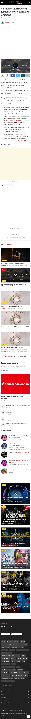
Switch (20, 672)
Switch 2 (26, 672)
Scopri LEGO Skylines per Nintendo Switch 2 (16, 423)
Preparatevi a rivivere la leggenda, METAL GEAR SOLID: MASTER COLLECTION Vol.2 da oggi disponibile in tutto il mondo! (15, 585)
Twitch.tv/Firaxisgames (12, 120)
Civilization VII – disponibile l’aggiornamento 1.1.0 (15, 327)
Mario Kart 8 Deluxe (6, 652)
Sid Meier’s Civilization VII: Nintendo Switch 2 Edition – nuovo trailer (13, 285)
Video (4, 280)
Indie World (4, 650)
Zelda (22, 678)
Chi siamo (3, 710)
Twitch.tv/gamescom (22, 114)
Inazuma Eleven (15, 647)
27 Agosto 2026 (18, 501)
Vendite (26, 675)
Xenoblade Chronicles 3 (7, 678)
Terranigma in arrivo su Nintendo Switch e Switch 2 (18, 405)
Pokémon (14, 664)
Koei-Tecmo (11, 650)
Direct (9, 644)
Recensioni (14, 626)
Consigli (4, 644)
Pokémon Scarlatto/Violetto (8, 666)
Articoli (3, 626)
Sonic (14, 669)
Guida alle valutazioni (13, 710)
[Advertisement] (15, 42)
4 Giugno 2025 (22, 288)
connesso (9, 366)
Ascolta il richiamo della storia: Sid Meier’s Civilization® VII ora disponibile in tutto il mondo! (14, 348)
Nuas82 (7, 22)
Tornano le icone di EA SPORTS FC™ (14, 418)
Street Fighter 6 (13, 672)
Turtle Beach (19, 675)
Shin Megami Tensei (6, 669)
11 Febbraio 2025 (23, 351)
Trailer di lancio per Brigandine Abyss (13, 543)
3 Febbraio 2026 (23, 265)
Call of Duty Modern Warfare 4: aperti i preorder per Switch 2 (14, 520)
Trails (13, 675)
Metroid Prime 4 (5, 658)
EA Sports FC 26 (16, 644)
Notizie (5, 260)
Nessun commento (12, 265)
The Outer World (5, 675)
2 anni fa (14, 22)
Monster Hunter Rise (22, 658)
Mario (17, 650)
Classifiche (15, 641)
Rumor (18, 666)
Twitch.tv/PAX (22, 141)
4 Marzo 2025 (22, 329)
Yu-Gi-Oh (17, 678)
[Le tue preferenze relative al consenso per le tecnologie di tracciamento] (28, 716)
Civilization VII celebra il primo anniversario (13, 263)
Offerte (7, 664)
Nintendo (18, 661)
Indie (22, 647)
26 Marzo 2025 (22, 308)
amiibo (3, 641)
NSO (3, 664)
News (13, 661)
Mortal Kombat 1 (6, 661)
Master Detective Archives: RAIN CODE (11, 655)
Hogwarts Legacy (6, 647)
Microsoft (13, 658)
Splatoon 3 (20, 669)
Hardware (24, 644)
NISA (23, 661)
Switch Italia (7, 713)
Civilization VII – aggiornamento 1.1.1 (11, 306)
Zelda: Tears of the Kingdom (8, 681)
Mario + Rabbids (24, 650)
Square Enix (5, 672)
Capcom (9, 641)
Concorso (23, 641)
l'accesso (7, 356)
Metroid (23, 655)
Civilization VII (8, 185)
